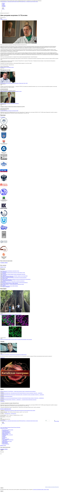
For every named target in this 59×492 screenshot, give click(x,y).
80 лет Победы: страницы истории (7, 429)
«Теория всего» (4, 440)
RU (2, 423)
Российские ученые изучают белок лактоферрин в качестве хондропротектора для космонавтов (15, 279)
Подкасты (15, 427)
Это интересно (4, 437)
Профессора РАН (5, 442)
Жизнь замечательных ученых (7, 441)
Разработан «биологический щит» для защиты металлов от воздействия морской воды (14, 282)
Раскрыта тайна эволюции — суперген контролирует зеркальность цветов (12, 284)
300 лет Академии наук (6, 432)
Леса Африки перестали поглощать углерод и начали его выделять (10, 314)
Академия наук (14, 110)
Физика (4, 278)
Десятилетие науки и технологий (7, 434)
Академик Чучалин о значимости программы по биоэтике (9, 103)
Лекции (12, 427)
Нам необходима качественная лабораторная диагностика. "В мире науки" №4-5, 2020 (13, 83)
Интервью (9, 427)
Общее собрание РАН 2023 (6, 433)
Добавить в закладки (3, 19)
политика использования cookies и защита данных (41, 489)
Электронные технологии (9, 276)
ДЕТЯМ (3, 445)
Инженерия (8, 286)
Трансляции (4, 435)
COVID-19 (2, 91)
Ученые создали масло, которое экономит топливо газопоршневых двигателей (12, 274)
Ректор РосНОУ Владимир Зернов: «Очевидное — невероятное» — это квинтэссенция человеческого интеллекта (18, 399)
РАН (17, 110)
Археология (4, 271)
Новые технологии (9, 283)
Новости (6, 427)
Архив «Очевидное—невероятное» (7, 439)
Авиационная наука (5, 430)
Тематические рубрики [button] (4, 428)
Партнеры (18, 427)
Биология (4, 281)
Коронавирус (6, 91)
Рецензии (3, 436)
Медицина (4, 273)
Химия (4, 276)
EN (3, 423)
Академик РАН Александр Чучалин (6, 110)
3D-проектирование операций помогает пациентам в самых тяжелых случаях (12, 272)
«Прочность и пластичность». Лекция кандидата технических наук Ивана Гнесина (13, 354)
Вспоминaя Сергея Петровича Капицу (6, 396)
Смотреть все (2, 357)
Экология (16, 283)
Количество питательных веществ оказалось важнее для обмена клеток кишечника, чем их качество (16, 339)
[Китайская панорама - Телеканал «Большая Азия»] (15, 387)
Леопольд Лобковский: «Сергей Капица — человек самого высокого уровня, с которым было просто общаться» (18, 391)
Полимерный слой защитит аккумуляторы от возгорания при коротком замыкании (13, 277)
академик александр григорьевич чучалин (15, 91)
